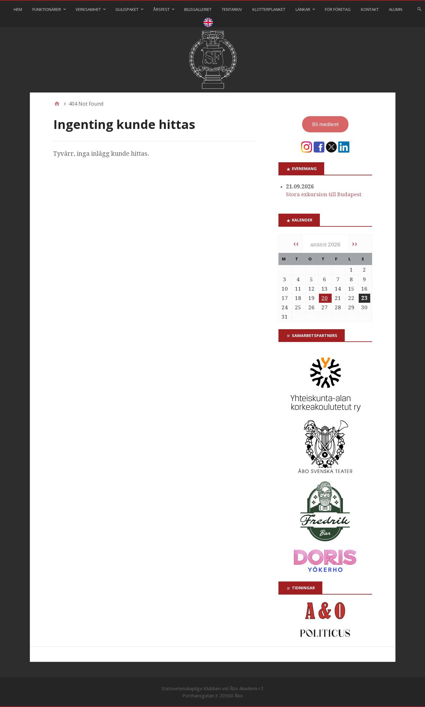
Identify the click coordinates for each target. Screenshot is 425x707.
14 (338, 289)
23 (364, 298)
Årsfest (161, 9)
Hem (18, 9)
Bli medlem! (325, 124)
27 (324, 307)
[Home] (57, 103)
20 (324, 298)
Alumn (395, 9)
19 (311, 298)
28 (338, 307)
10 (285, 289)
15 (351, 289)
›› (354, 243)
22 (351, 298)
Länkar (303, 9)
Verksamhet (88, 9)
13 (324, 289)
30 (364, 307)
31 (285, 317)
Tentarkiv (232, 9)
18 (298, 298)
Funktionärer (46, 9)
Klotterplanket (268, 9)
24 (285, 307)
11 (298, 289)
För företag (338, 9)
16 (364, 289)
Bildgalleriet (198, 9)
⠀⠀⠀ (208, 23)
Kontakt (370, 9)
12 (311, 289)
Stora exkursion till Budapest (323, 194)
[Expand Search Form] (419, 8)
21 (338, 298)
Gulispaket (126, 9)
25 (298, 307)
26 (311, 307)
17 (285, 298)
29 (351, 307)
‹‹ (296, 243)
